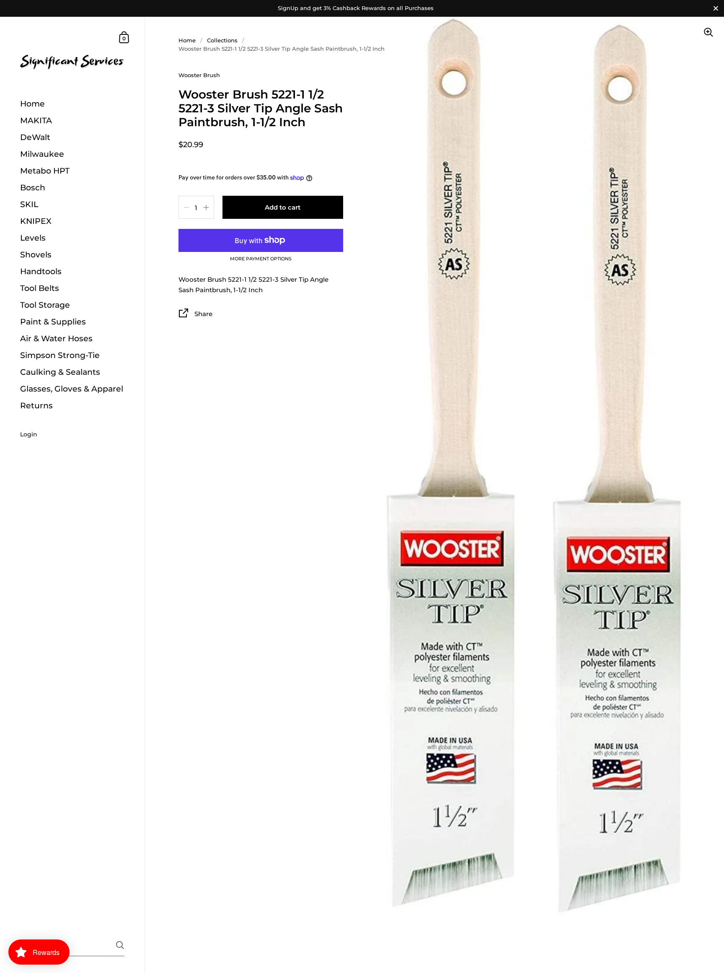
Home (187, 40)
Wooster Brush (199, 75)
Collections (222, 40)
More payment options (261, 259)
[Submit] (120, 945)
